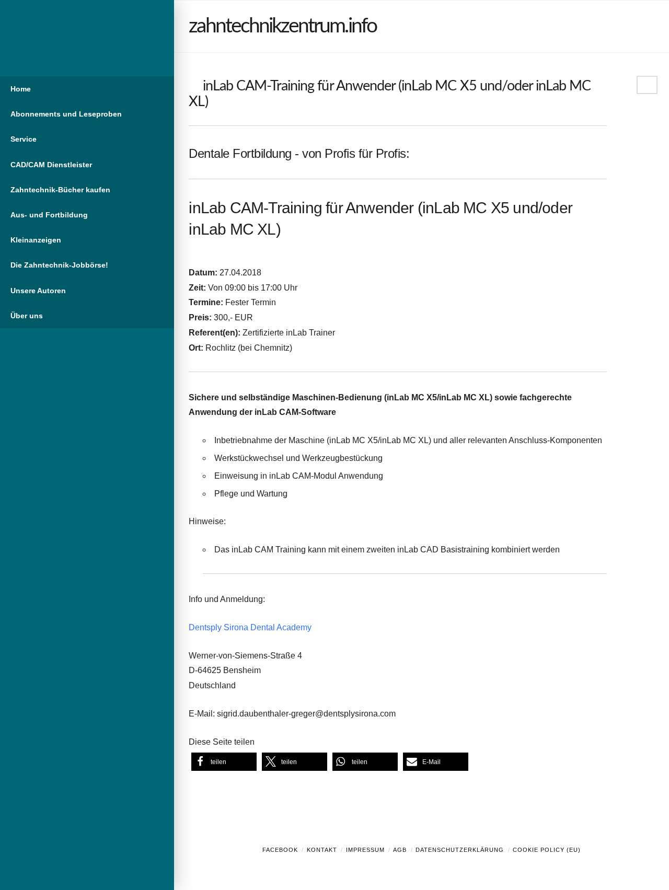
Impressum (365, 850)
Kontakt (322, 850)
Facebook (280, 850)
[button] (224, 762)
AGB (400, 850)
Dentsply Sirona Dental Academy (250, 627)
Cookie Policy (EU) (547, 850)
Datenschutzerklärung (460, 850)
